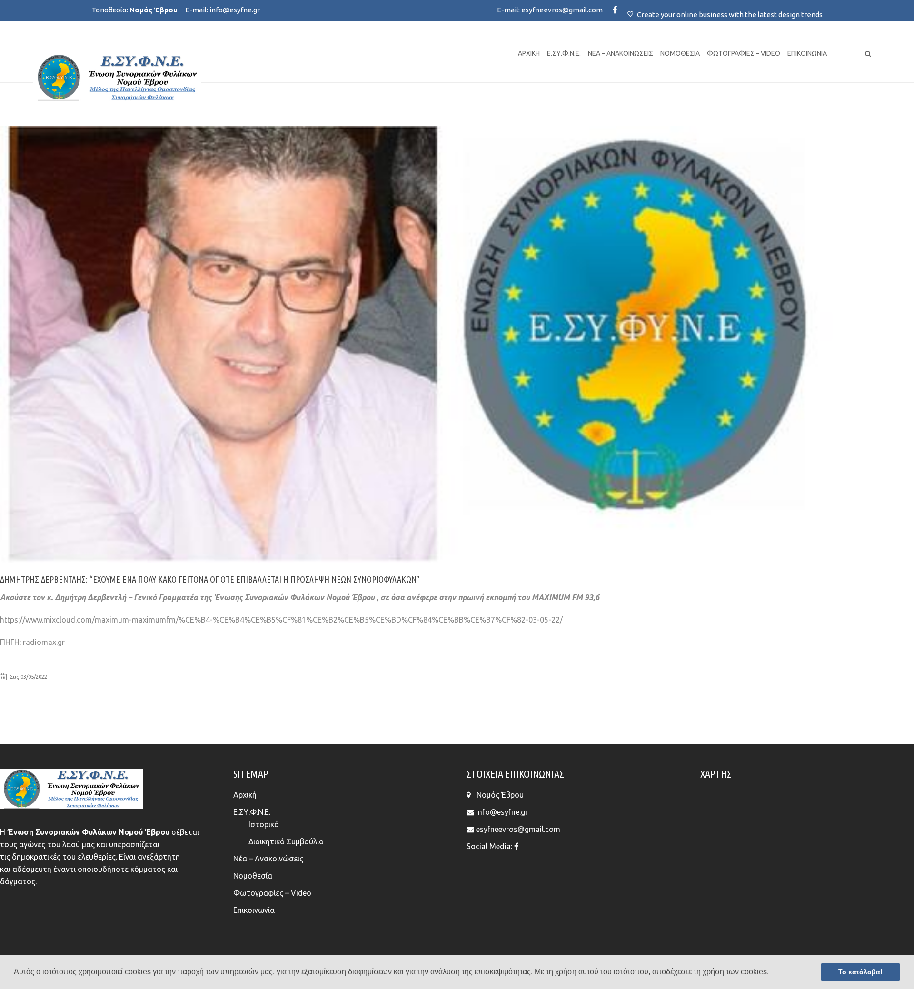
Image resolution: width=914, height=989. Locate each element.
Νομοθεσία (680, 53)
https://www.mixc (30, 619)
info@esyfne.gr (234, 10)
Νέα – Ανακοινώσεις (620, 53)
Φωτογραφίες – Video (743, 53)
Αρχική (529, 53)
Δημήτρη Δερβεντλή (90, 597)
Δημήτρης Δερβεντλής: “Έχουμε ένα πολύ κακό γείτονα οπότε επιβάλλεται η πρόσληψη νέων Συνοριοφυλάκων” (210, 579)
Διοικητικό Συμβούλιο (286, 841)
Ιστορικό (263, 824)
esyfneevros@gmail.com (562, 10)
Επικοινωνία (807, 53)
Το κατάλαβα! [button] (860, 972)
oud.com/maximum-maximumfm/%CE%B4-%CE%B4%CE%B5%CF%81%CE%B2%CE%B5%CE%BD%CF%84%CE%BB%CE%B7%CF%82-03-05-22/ (312, 619)
